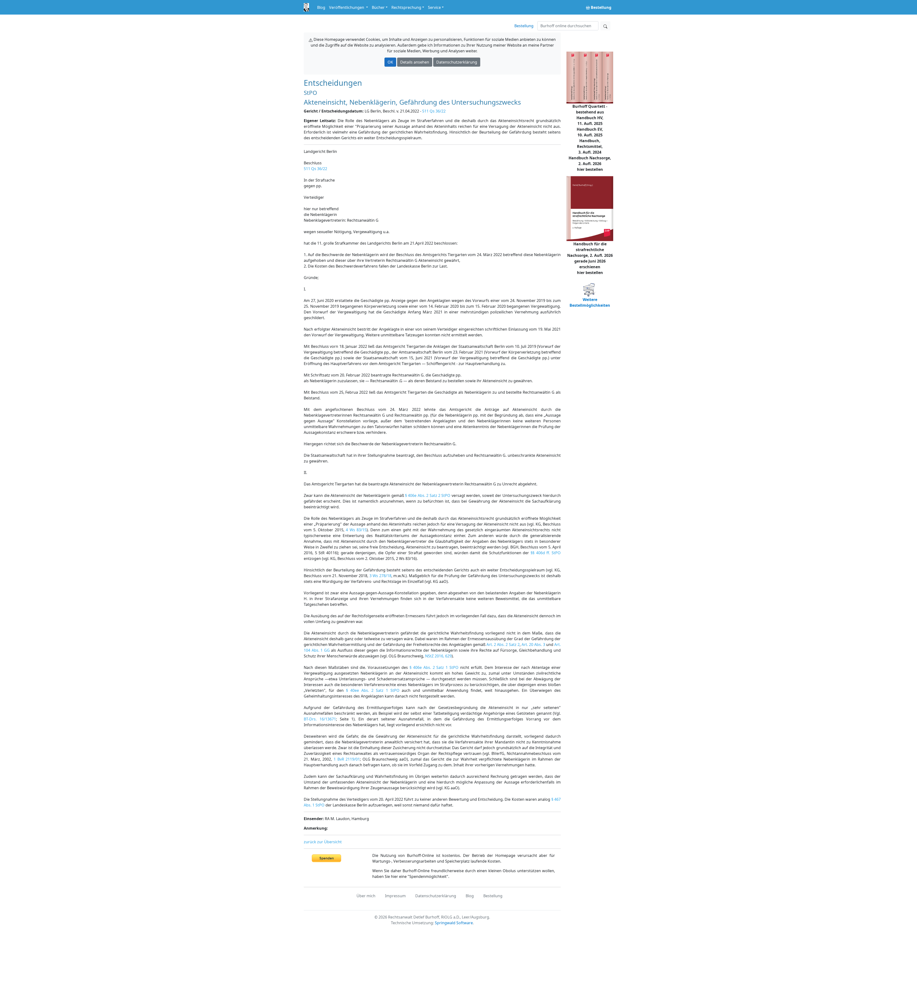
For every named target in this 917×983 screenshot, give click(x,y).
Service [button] (434, 7)
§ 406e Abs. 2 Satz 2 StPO (428, 495)
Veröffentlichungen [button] (347, 7)
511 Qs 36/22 (434, 111)
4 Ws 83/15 (356, 529)
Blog (321, 7)
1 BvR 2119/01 (347, 759)
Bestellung (523, 25)
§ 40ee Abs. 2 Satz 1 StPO (373, 690)
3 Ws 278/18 (380, 575)
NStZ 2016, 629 (438, 656)
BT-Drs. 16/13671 (320, 719)
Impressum (395, 895)
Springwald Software (454, 922)
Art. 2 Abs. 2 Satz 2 (503, 644)
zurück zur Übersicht (323, 841)
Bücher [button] (378, 7)
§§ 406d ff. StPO (546, 552)
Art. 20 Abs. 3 (533, 644)
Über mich (366, 895)
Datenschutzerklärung (456, 62)
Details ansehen (414, 62)
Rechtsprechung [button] (406, 7)
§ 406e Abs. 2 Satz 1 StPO (434, 667)
